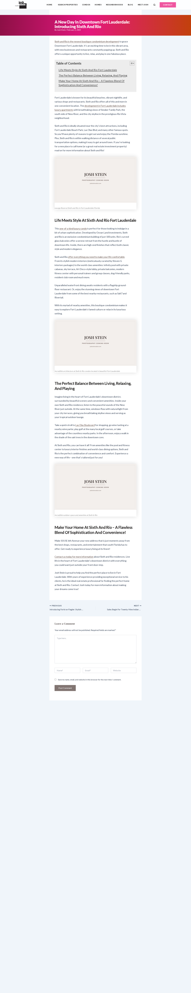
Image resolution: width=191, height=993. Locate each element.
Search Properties (68, 5)
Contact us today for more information (74, 556)
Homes (98, 5)
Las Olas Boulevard (85, 425)
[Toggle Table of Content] (131, 63)
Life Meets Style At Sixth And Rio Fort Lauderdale (88, 69)
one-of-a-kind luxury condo (73, 228)
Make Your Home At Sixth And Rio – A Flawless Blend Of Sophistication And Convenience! (91, 82)
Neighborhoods (114, 5)
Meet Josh (143, 5)
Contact (168, 5)
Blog (130, 5)
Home (49, 5)
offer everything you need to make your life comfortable (96, 256)
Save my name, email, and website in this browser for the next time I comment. (89, 680)
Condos (86, 5)
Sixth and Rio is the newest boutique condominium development (87, 41)
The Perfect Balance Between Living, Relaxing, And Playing (93, 75)
